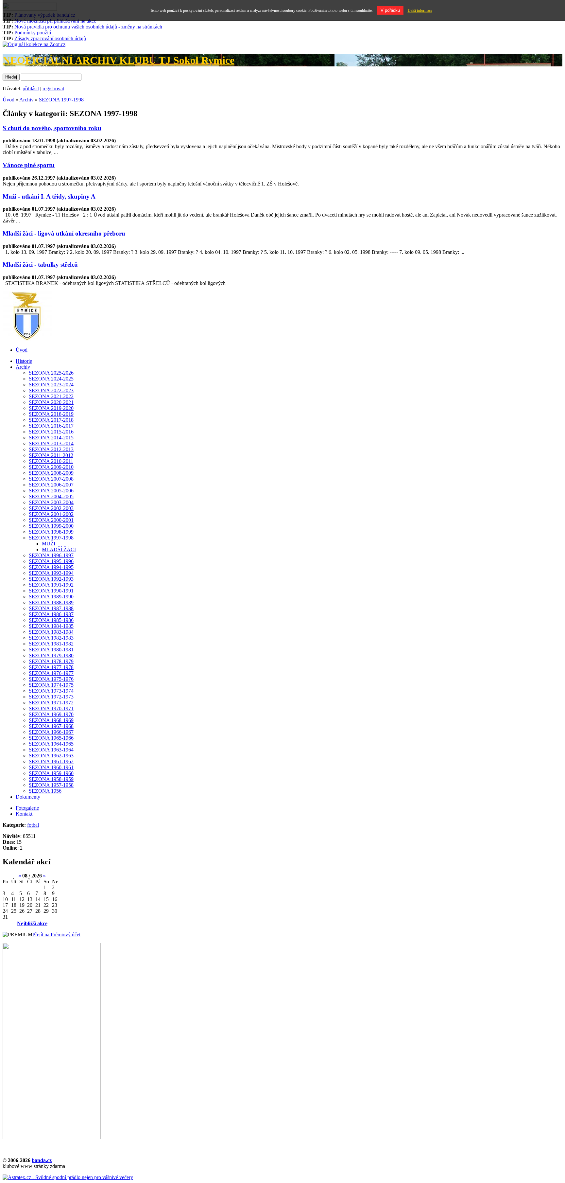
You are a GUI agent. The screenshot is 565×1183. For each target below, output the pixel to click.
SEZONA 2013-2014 (51, 443)
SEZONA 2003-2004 (51, 502)
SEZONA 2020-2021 (51, 402)
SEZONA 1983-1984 (51, 632)
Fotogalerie (27, 808)
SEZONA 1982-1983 (51, 638)
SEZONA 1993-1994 (51, 573)
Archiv (26, 99)
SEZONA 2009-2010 (51, 467)
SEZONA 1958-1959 (51, 779)
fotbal (33, 825)
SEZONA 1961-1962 (51, 761)
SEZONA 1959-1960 (51, 773)
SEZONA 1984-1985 (51, 626)
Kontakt (24, 814)
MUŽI (48, 543)
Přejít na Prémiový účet (56, 934)
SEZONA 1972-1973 (51, 696)
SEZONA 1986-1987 (51, 614)
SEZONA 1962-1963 (51, 755)
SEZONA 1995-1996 (51, 561)
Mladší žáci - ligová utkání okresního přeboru (64, 233)
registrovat (53, 88)
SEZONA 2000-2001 (51, 520)
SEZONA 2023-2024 (51, 384)
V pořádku (390, 10)
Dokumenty (28, 797)
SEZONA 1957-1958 (51, 785)
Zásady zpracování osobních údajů (50, 38)
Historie (24, 361)
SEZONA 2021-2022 (51, 396)
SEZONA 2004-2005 (51, 496)
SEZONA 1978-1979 (51, 661)
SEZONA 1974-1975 (51, 685)
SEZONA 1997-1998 (61, 99)
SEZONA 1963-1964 (51, 749)
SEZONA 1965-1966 (51, 738)
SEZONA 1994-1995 (51, 567)
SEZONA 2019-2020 (51, 408)
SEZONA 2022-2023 (51, 390)
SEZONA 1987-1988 (51, 608)
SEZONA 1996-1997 (51, 555)
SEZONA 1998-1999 (51, 532)
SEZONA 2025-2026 (51, 373)
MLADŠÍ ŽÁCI (59, 549)
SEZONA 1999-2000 (51, 526)
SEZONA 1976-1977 (51, 673)
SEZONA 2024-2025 (51, 378)
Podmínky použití (32, 32)
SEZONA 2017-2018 (51, 420)
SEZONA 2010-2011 (51, 461)
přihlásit (31, 88)
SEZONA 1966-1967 (51, 732)
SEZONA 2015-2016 (51, 431)
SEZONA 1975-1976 (51, 679)
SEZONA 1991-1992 (51, 585)
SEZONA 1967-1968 (51, 726)
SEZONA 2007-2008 (51, 479)
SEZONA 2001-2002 (51, 514)
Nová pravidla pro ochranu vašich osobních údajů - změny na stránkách (88, 26)
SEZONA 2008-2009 (51, 473)
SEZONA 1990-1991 (51, 590)
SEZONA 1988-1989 (51, 602)
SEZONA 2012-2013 (51, 449)
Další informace (420, 10)
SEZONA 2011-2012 (51, 455)
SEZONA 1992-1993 (51, 579)
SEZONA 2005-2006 (51, 490)
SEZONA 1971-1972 (51, 702)
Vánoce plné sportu (29, 165)
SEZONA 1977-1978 (51, 667)
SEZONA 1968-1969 (51, 720)
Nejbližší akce (32, 923)
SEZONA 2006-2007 (51, 484)
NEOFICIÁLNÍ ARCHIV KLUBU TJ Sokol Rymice (118, 60)
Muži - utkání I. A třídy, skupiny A (49, 196)
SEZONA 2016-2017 (51, 426)
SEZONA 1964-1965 (51, 744)
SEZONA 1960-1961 (51, 767)
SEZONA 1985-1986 (51, 620)
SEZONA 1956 (45, 791)
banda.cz (42, 1160)
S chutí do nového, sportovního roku (52, 128)
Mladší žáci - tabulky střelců (40, 264)
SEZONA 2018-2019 (51, 414)
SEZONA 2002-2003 (51, 508)
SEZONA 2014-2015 (51, 437)
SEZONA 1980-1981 (51, 649)
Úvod (8, 99)
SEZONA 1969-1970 (51, 714)
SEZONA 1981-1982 (51, 643)
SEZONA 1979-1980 (51, 655)
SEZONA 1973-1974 (51, 691)
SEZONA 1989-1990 (51, 596)
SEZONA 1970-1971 (51, 708)
